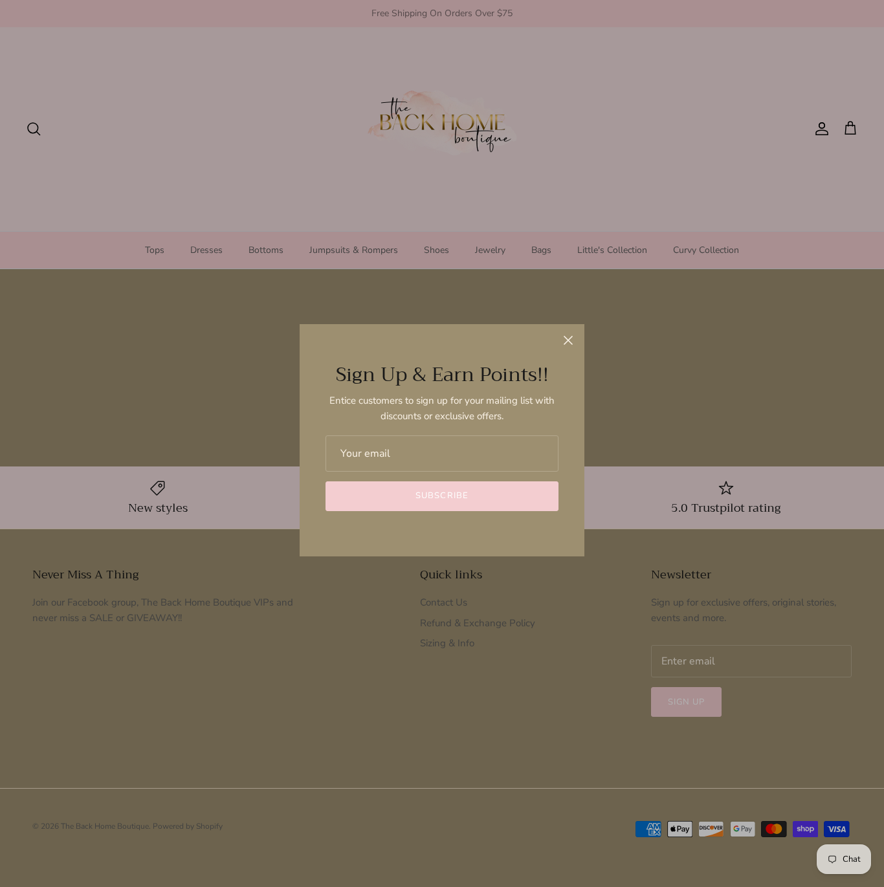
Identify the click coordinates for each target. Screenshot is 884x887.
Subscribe (441, 495)
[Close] (568, 340)
